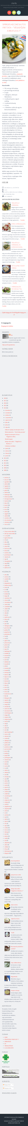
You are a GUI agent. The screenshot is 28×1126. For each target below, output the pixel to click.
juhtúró (6, 645)
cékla (5, 613)
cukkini (6, 608)
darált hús (6, 617)
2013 (5, 458)
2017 (5, 400)
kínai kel (6, 681)
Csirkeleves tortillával (10, 446)
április (6, 448)
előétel (6, 192)
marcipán (6, 706)
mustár (6, 721)
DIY (5, 540)
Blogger (14, 1119)
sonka (5, 785)
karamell (6, 655)
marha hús (6, 708)
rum (5, 774)
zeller (5, 844)
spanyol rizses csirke (16, 874)
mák (5, 725)
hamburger (7, 494)
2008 (5, 470)
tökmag (6, 832)
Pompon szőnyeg (15, 990)
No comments (8, 196)
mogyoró (6, 717)
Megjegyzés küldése (7, 326)
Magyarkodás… (14, 976)
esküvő (6, 546)
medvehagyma (7, 713)
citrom (6, 600)
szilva (5, 798)
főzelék (6, 488)
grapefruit (6, 632)
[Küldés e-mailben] (3, 182)
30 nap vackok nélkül (9, 531)
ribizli (5, 764)
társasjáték (7, 561)
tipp (5, 559)
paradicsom (7, 747)
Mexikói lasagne (9, 439)
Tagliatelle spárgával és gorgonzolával (17, 245)
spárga (20, 192)
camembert (7, 598)
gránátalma (7, 634)
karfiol (5, 657)
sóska (5, 810)
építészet (6, 567)
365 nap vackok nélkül (9, 533)
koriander (6, 668)
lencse (6, 691)
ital (5, 638)
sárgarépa (6, 808)
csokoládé (6, 606)
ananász (6, 577)
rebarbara (6, 759)
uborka (6, 836)
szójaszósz (7, 800)
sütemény (6, 522)
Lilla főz (14, 3)
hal (5, 636)
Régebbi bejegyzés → (21, 312)
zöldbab (6, 847)
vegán (5, 565)
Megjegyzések (7, 1088)
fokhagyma (7, 625)
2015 (5, 405)
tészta (6, 524)
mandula (6, 702)
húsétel (6, 501)
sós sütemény (7, 520)
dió (5, 621)
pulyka (6, 755)
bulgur (6, 596)
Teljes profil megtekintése (8, 345)
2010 (5, 465)
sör (5, 813)
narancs (6, 734)
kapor (5, 649)
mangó (6, 704)
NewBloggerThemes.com (14, 1123)
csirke (5, 604)
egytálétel (6, 482)
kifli (5, 666)
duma (5, 544)
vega (13, 194)
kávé (5, 679)
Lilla (5, 190)
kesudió (6, 664)
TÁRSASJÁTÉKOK (8, 1046)
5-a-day (6, 535)
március (7, 451)
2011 (5, 463)
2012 (5, 460)
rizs (5, 768)
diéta (5, 542)
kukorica (6, 674)
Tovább (22, 220)
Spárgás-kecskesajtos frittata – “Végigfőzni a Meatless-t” (14, 27)
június (6, 425)
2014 (5, 408)
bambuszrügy (7, 585)
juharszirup (7, 642)
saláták (6, 516)
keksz (5, 503)
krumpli (6, 670)
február (7, 453)
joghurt (6, 640)
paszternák (7, 749)
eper (5, 623)
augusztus (8, 420)
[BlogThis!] (4, 182)
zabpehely (6, 842)
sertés (6, 783)
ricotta (6, 766)
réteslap (6, 776)
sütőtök (6, 815)
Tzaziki (12, 932)
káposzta (6, 677)
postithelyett (7, 555)
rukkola (6, 772)
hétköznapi (7, 496)
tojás (3, 194)
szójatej (6, 802)
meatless (12, 192)
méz (5, 730)
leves (5, 509)
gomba (6, 630)
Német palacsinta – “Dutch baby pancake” (15, 432)
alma (5, 574)
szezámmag (7, 796)
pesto (5, 751)
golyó (5, 490)
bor (5, 589)
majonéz (6, 700)
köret (5, 507)
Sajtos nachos (14, 904)
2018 (5, 398)
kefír (5, 659)
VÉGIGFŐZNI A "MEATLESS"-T (11, 1039)
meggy (6, 715)
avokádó (6, 579)
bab (5, 581)
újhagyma (8, 194)
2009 (5, 468)
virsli (5, 840)
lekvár (5, 689)
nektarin (6, 736)
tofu (5, 823)
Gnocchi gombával (15, 861)
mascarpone (7, 711)
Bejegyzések (7, 1085)
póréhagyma (7, 757)
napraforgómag (8, 732)
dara (5, 615)
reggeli (6, 513)
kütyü (5, 550)
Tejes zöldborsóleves (16, 962)
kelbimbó (6, 662)
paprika (6, 745)
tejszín (6, 821)
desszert (6, 479)
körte (5, 687)
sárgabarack (7, 806)
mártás (6, 511)
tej (5, 817)
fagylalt (6, 486)
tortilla (6, 827)
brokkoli (6, 594)
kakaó (5, 647)
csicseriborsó (7, 602)
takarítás (6, 557)
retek (5, 762)
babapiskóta (7, 583)
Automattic (11, 1121)
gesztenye (7, 628)
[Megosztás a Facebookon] (7, 182)
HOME (5, 1037)
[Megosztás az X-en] (6, 182)
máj (5, 723)
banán (5, 587)
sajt (16, 192)
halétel (6, 492)
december (7, 410)
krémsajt (6, 672)
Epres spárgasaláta (18, 224)
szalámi (6, 793)
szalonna (6, 791)
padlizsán (6, 742)
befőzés (6, 477)
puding (6, 753)
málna (5, 728)
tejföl (5, 819)
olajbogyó (6, 740)
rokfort (6, 770)
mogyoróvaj (7, 719)
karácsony (6, 548)
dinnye (6, 619)
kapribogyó (7, 651)
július (6, 422)
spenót (6, 787)
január (6, 455)
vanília (5, 838)
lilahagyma (6, 698)
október (7, 415)
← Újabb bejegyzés (6, 312)
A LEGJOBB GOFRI (8, 1048)
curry (5, 611)
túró (5, 834)
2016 (5, 403)
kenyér (6, 505)
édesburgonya (7, 851)
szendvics (6, 518)
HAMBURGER (7, 1041)
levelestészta (7, 694)
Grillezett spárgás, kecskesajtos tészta (14, 429)
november (7, 413)
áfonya (6, 849)
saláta (5, 781)
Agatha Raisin (7, 538)
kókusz (6, 683)
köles (5, 685)
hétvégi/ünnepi (8, 499)
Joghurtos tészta (15, 918)
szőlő (5, 804)
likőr (5, 696)
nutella (6, 738)
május (6, 427)
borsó (5, 591)
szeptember (8, 417)
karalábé (6, 653)
